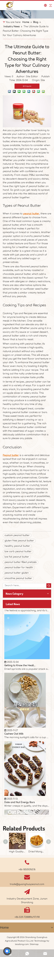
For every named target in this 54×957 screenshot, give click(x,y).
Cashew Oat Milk (14, 727)
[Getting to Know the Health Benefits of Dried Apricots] (27, 652)
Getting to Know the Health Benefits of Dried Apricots (20, 659)
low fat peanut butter (17, 557)
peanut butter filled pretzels (21, 562)
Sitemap (34, 944)
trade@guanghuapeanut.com (27, 884)
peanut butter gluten (17, 573)
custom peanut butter (17, 535)
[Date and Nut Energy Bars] (25, 789)
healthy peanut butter (17, 546)
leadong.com (22, 944)
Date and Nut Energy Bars (19, 796)
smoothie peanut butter (18, 578)
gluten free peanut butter (19, 540)
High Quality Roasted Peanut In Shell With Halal (17, 851)
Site (43, 80)
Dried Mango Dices (36, 851)
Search (48, 585)
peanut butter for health (19, 567)
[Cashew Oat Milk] (25, 720)
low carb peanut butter (18, 551)
